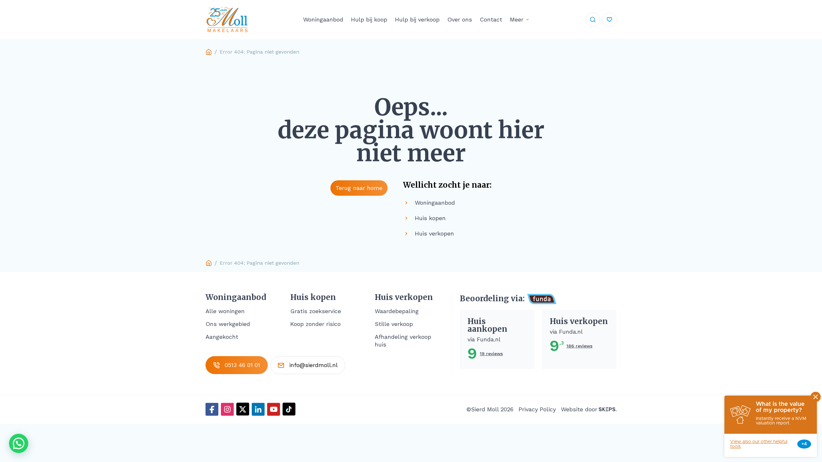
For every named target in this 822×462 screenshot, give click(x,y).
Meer (516, 19)
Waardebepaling (397, 311)
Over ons (459, 19)
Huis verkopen (404, 297)
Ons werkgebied (228, 324)
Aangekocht (222, 336)
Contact (491, 19)
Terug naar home (359, 187)
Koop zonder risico (315, 324)
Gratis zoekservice (315, 311)
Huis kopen (313, 297)
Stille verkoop (394, 324)
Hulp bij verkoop (417, 19)
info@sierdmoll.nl (313, 365)
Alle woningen (225, 311)
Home (209, 52)
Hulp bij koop (369, 19)
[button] (18, 443)
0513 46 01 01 (242, 365)
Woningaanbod (323, 19)
